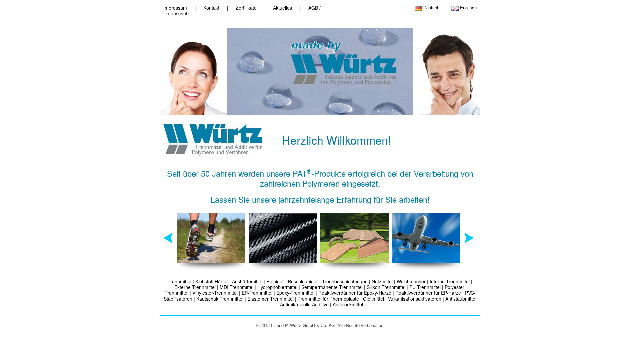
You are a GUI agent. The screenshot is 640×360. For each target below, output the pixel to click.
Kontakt (211, 7)
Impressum (175, 7)
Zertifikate (246, 7)
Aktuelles (282, 7)
